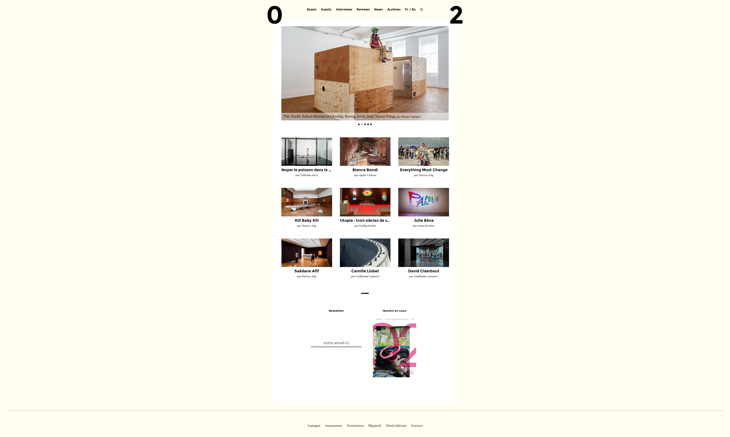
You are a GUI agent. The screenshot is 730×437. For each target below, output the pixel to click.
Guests (326, 9)
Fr (406, 9)
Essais (311, 9)
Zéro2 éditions (396, 425)
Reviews (363, 9)
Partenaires (355, 425)
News (378, 9)
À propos (313, 425)
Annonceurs (333, 425)
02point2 (374, 425)
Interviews (344, 9)
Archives (394, 9)
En (414, 9)
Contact (417, 425)
